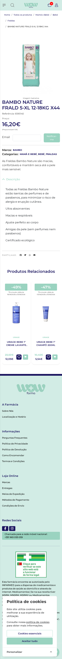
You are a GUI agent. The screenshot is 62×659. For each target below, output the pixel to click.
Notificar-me (52, 138)
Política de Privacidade (15, 443)
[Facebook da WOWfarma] (5, 528)
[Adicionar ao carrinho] (25, 357)
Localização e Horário (14, 416)
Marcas (6, 482)
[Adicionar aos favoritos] (19, 357)
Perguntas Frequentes (14, 438)
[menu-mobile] (4, 5)
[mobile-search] (12, 5)
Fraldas (11, 20)
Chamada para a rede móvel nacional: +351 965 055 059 (26, 536)
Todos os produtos (23, 15)
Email (6, 137)
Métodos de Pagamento (15, 500)
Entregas (7, 488)
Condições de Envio (13, 505)
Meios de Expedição (13, 494)
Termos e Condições (13, 461)
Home (7, 15)
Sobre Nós (7, 411)
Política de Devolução (14, 449)
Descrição (13, 179)
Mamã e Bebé (42, 15)
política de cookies (37, 622)
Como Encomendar (13, 455)
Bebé (55, 15)
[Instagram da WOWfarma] (12, 528)
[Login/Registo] (56, 5)
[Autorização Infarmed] (31, 564)
